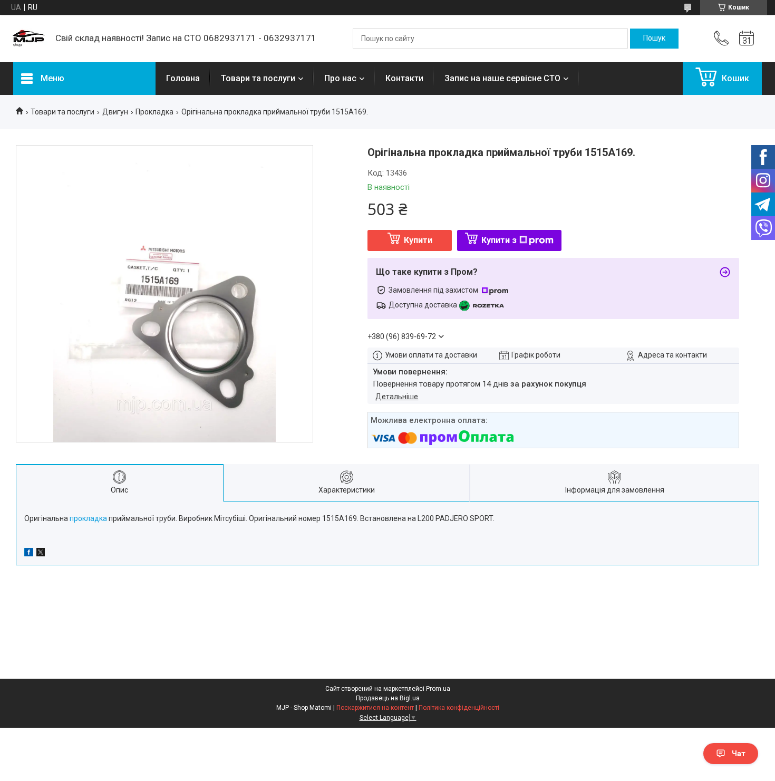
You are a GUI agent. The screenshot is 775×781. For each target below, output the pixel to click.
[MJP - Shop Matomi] (29, 38)
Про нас (340, 78)
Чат (738, 753)
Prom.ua (438, 688)
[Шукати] (654, 38)
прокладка (88, 518)
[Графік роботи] (746, 38)
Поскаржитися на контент (375, 707)
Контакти (404, 78)
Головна (183, 78)
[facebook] (28, 553)
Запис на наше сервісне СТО (502, 78)
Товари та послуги (258, 78)
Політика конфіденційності (459, 707)
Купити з (499, 240)
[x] (40, 553)
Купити (418, 240)
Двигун (115, 112)
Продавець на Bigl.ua (388, 698)
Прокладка (154, 112)
